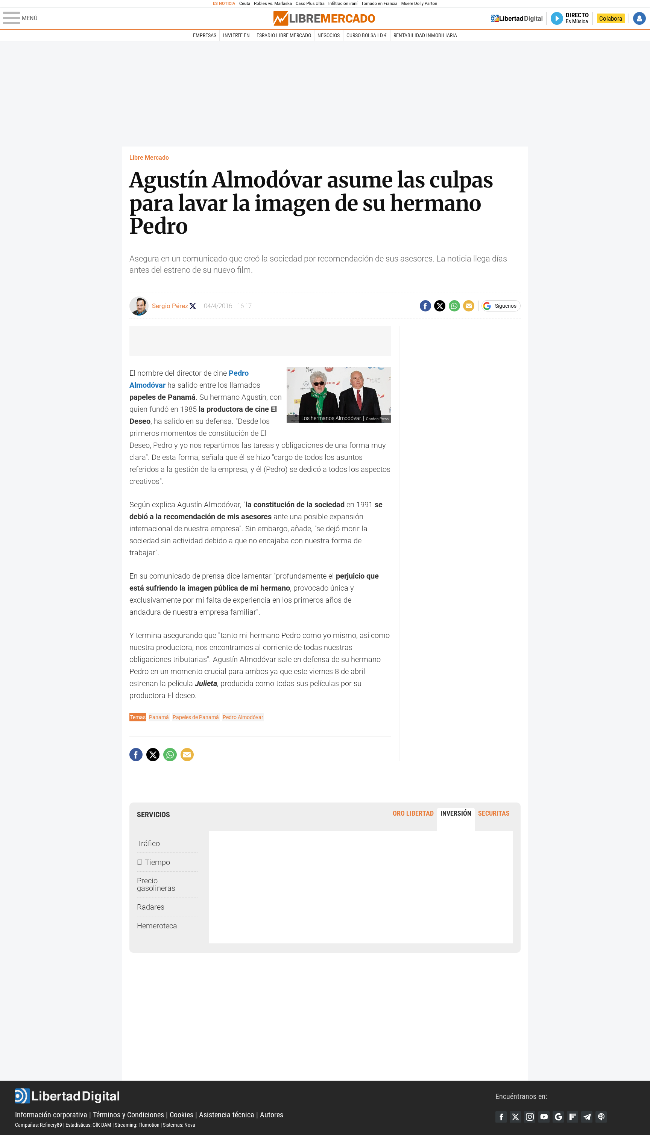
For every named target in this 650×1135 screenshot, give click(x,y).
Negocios (328, 35)
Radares (150, 906)
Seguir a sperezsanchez (192, 306)
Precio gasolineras (156, 884)
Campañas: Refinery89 (38, 1125)
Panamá (159, 717)
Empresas (204, 35)
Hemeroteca (157, 925)
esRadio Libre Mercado (284, 35)
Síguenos (505, 305)
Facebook (501, 1117)
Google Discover (558, 1117)
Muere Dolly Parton (419, 3)
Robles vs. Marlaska (273, 3)
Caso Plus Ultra (310, 3)
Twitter (515, 1117)
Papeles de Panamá (196, 717)
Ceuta (244, 3)
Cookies (181, 1114)
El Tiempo (153, 862)
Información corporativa (51, 1114)
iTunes (601, 1117)
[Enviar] (454, 305)
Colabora (610, 18)
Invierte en (236, 35)
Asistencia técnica (226, 1114)
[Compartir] (425, 305)
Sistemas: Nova (179, 1125)
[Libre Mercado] (324, 18)
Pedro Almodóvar (243, 717)
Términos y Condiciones (128, 1114)
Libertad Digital (255, 1095)
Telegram (586, 1117)
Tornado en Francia (379, 3)
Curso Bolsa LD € (366, 35)
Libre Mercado (149, 157)
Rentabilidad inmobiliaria (425, 35)
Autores (271, 1114)
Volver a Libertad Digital (516, 18)
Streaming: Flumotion (137, 1125)
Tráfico (148, 843)
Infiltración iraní (342, 3)
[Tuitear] (439, 305)
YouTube (544, 1117)
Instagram (529, 1117)
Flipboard (572, 1117)
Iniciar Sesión (639, 18)
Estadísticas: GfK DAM (88, 1125)
